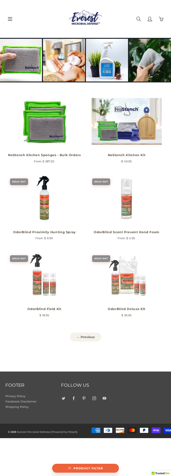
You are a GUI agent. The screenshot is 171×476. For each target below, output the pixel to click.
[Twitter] (63, 398)
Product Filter (88, 468)
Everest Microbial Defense (33, 431)
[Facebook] (73, 398)
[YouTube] (104, 398)
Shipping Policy (16, 407)
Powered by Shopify (64, 431)
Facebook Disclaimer (21, 401)
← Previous (86, 337)
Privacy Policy (15, 396)
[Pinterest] (84, 398)
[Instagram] (94, 398)
